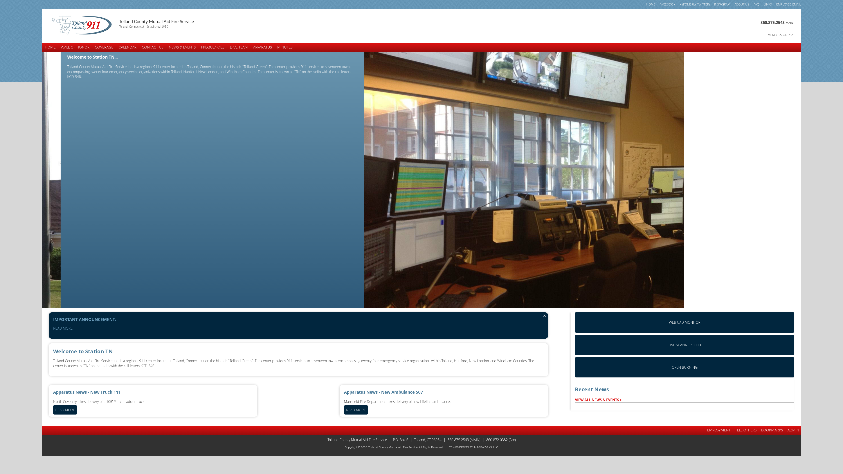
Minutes (285, 47)
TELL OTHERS (746, 430)
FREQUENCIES (213, 47)
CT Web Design (459, 447)
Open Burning (685, 367)
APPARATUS (262, 47)
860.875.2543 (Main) (463, 439)
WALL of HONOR (75, 47)
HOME (650, 4)
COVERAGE (104, 47)
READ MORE (63, 328)
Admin (793, 430)
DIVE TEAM (239, 47)
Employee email (788, 4)
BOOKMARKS (772, 430)
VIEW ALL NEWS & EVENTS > (598, 399)
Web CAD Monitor (685, 322)
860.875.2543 (776, 22)
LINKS (768, 4)
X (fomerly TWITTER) (695, 4)
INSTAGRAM (722, 4)
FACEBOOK (667, 4)
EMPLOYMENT (719, 430)
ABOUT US (742, 4)
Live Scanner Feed (684, 345)
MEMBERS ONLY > (780, 35)
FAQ (756, 4)
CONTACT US (153, 47)
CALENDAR (128, 47)
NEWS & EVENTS (182, 47)
